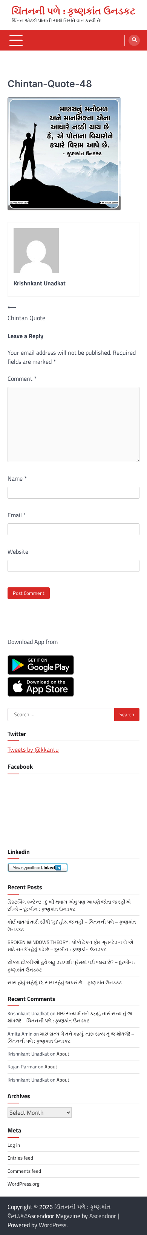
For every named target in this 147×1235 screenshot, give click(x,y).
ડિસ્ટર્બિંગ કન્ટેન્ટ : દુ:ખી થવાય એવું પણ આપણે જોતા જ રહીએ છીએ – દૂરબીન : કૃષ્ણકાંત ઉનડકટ (69, 905)
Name (17, 478)
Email (17, 514)
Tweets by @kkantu (33, 749)
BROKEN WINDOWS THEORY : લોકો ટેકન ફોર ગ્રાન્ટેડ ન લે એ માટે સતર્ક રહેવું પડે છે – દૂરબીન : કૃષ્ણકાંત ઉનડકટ (70, 945)
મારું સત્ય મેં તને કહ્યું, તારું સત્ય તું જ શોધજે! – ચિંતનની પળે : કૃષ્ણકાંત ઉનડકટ (70, 1017)
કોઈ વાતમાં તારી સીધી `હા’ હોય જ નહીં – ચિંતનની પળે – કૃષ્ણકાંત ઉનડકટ (72, 925)
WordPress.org (24, 1184)
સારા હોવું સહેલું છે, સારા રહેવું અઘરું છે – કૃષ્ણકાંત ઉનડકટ (65, 982)
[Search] (134, 40)
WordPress (52, 1224)
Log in (14, 1145)
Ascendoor (102, 1215)
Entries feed (20, 1157)
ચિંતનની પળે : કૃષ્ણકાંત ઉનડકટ (74, 11)
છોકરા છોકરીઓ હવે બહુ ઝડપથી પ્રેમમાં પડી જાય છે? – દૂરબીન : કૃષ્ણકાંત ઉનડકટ (71, 965)
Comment (22, 378)
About (63, 1053)
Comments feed (24, 1171)
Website (18, 551)
